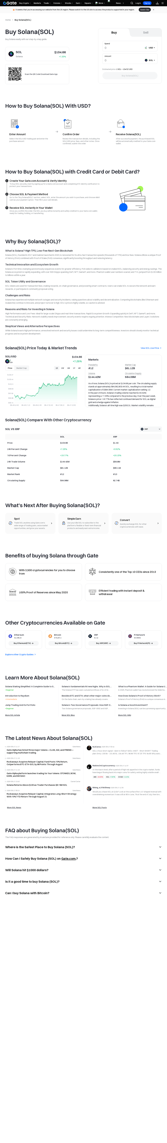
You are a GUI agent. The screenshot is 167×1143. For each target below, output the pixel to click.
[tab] (114, 32)
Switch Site (144, 10)
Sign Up (147, 3)
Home (8, 20)
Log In (138, 3)
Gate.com (68, 858)
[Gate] (10, 3)
